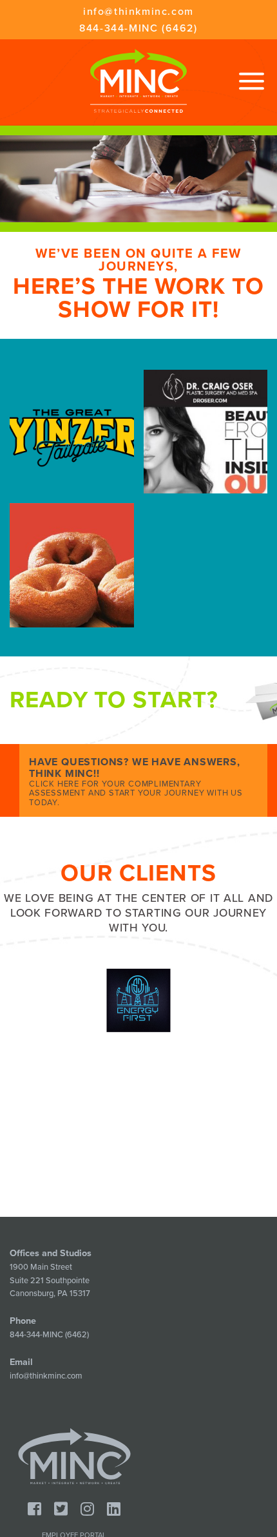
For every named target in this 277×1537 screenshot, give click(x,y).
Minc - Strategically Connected (138, 81)
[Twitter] (61, 1509)
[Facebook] (34, 1509)
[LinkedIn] (113, 1509)
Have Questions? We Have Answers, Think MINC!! (136, 781)
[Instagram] (87, 1509)
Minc (74, 1456)
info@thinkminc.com (138, 11)
